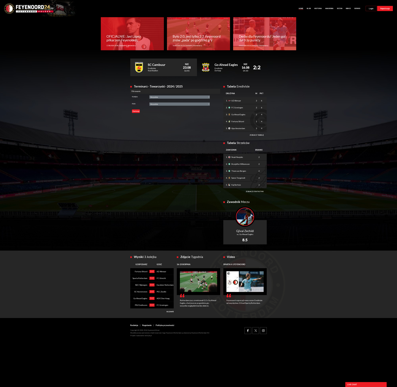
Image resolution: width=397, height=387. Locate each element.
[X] (255, 330)
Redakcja (134, 325)
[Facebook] (248, 330)
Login (371, 8)
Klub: (134, 104)
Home (301, 8)
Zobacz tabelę (257, 135)
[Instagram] (263, 330)
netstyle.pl (148, 335)
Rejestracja (385, 8)
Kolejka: (135, 97)
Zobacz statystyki (255, 191)
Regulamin (147, 325)
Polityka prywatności (165, 325)
